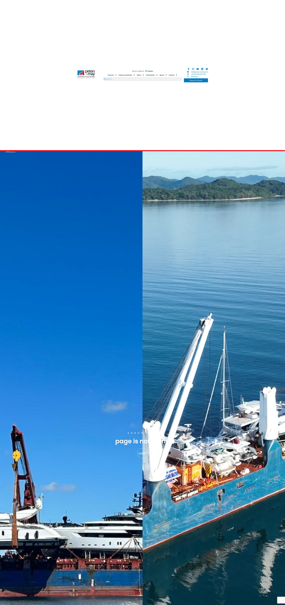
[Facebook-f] (188, 69)
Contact (171, 75)
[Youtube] (197, 69)
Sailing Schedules (125, 75)
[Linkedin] (202, 69)
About (162, 75)
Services (111, 75)
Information (150, 75)
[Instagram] (193, 69)
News (139, 75)
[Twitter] (207, 69)
